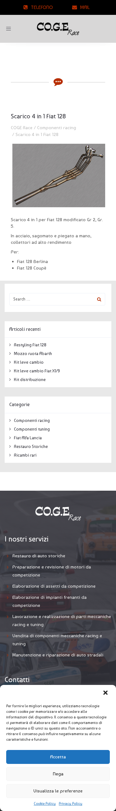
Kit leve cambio (29, 362)
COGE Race (21, 127)
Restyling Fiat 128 (30, 344)
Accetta (58, 757)
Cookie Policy (45, 803)
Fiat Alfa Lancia (28, 437)
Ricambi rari (25, 455)
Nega (58, 774)
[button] (106, 693)
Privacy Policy (70, 803)
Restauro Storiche (31, 446)
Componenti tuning (32, 429)
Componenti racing (56, 127)
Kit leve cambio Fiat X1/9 (37, 370)
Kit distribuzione (30, 379)
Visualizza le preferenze (58, 791)
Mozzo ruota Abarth (33, 353)
